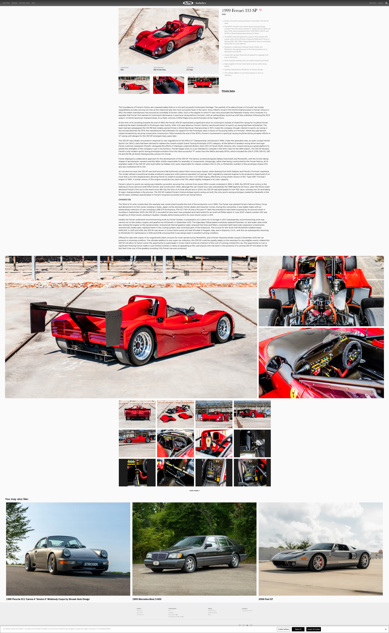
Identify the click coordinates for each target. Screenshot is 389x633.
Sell (33, 3)
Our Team (140, 612)
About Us (139, 610)
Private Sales (24, 3)
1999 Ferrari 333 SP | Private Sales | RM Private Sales (194, 3)
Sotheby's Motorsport (175, 616)
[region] (194, 629)
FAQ (169, 610)
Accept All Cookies (313, 629)
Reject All (298, 629)
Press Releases (212, 612)
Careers (170, 612)
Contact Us (140, 614)
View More (194, 490)
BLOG (209, 614)
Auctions (6, 3)
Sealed (14, 3)
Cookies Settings (247, 610)
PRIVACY (245, 608)
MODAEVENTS (172, 614)
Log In (380, 3)
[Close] (386, 629)
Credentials (211, 610)
